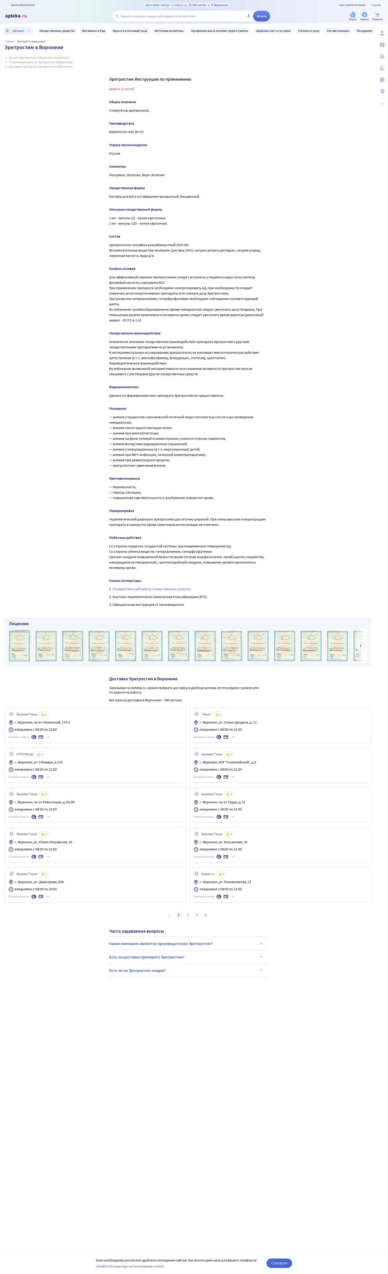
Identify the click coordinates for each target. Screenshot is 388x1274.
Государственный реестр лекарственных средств (151, 589)
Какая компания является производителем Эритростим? (161, 943)
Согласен (279, 1262)
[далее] (361, 646)
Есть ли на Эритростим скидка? (137, 970)
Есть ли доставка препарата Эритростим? (147, 957)
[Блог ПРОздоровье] (381, 56)
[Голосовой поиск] (248, 16)
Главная (9, 41)
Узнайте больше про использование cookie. (130, 1266)
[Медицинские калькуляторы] (381, 68)
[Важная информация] (381, 80)
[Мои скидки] (381, 45)
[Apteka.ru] (19, 16)
